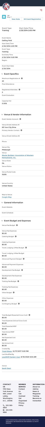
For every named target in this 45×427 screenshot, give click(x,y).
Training (36, 396)
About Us (36, 387)
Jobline (35, 389)
